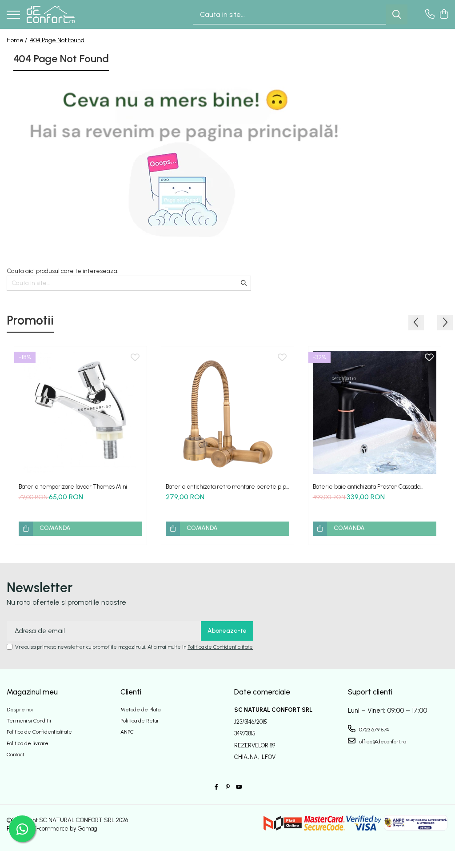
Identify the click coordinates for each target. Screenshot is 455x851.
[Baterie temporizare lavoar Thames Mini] (80, 412)
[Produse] (13, 15)
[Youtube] (238, 787)
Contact (15, 754)
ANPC (127, 732)
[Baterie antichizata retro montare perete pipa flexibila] (227, 412)
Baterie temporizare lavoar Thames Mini (73, 486)
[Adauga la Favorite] (135, 358)
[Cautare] (396, 14)
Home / (17, 40)
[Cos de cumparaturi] (443, 14)
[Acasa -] (51, 15)
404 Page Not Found (57, 40)
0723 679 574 (373, 730)
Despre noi (20, 709)
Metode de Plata (140, 709)
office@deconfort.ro (382, 742)
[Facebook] (216, 787)
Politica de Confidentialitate (220, 647)
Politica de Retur (139, 721)
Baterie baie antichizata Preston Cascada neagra (366, 486)
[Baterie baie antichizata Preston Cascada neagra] (374, 412)
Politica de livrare (27, 743)
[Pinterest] (227, 787)
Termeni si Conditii (29, 721)
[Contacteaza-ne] (430, 14)
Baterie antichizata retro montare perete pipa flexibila (227, 486)
